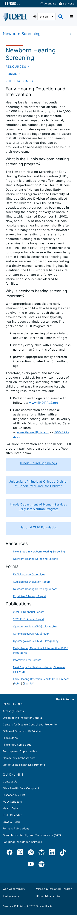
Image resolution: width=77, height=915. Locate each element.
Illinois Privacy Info (48, 896)
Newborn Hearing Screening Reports (35, 558)
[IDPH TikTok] (63, 853)
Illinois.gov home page (17, 744)
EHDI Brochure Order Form (29, 574)
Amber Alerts (11, 896)
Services (68, 3)
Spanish (28, 683)
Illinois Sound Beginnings (38, 463)
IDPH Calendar (12, 815)
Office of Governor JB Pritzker (22, 731)
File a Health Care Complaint (21, 788)
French (64, 679)
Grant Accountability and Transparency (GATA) (33, 835)
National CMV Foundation (39, 527)
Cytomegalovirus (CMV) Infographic (35, 626)
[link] (10, 853)
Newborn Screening (22, 33)
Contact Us (10, 781)
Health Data (10, 808)
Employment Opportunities (20, 751)
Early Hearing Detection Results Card (35, 679)
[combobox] (46, 16)
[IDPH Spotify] (41, 864)
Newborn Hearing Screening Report (35, 588)
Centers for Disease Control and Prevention (30, 724)
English (43, 16)
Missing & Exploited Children (54, 888)
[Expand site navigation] (71, 17)
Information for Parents (27, 660)
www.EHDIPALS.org (43, 402)
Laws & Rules (11, 821)
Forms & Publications (16, 828)
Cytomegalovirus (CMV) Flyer (31, 633)
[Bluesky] (41, 853)
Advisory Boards (13, 711)
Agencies (50, 3)
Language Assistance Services (22, 841)
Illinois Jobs (10, 737)
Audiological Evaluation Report (31, 581)
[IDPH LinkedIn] (52, 853)
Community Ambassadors (19, 758)
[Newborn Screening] (69, 34)
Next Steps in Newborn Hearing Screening (39, 551)
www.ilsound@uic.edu (33, 432)
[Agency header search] (60, 16)
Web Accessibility (14, 888)
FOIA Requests (12, 801)
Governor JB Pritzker (14, 906)
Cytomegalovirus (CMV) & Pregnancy (35, 640)
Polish (17, 683)
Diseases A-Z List (14, 794)
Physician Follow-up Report (29, 596)
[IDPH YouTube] (31, 864)
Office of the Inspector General (23, 717)
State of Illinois (44, 906)
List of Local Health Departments (24, 764)
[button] (17, 66)
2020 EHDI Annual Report (28, 619)
